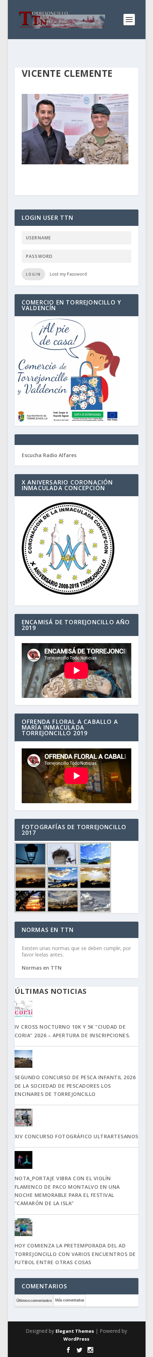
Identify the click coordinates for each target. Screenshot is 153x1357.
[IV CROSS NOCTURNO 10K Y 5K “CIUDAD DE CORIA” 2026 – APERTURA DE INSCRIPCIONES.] (76, 1009)
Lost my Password (68, 274)
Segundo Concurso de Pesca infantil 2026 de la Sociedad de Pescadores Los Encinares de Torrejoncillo (75, 1085)
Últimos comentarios (34, 1300)
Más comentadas (69, 1300)
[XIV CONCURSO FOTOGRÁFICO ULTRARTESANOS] (76, 1118)
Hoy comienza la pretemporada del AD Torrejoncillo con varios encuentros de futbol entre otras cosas (75, 1254)
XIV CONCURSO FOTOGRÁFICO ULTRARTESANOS (76, 1136)
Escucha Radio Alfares (49, 455)
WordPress (76, 1339)
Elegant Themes (75, 1331)
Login (33, 274)
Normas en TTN (42, 967)
